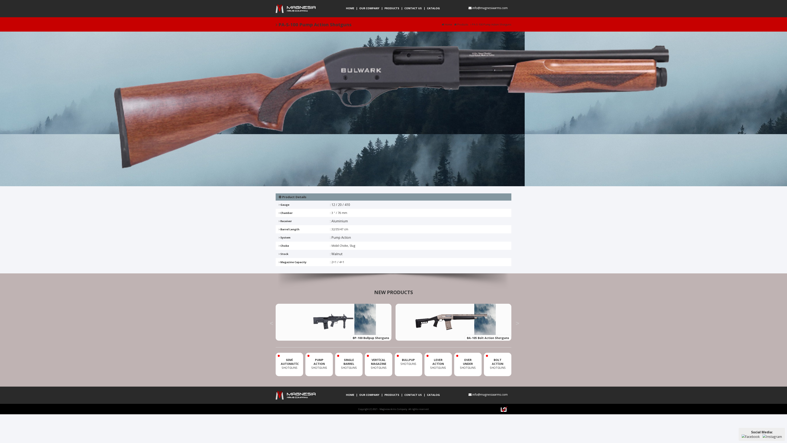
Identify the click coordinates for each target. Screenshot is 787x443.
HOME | (352, 8)
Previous (272, 322)
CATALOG (433, 8)
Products (462, 24)
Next (517, 322)
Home (448, 24)
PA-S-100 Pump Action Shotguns (491, 24)
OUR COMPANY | (371, 8)
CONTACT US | (414, 8)
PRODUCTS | (393, 8)
